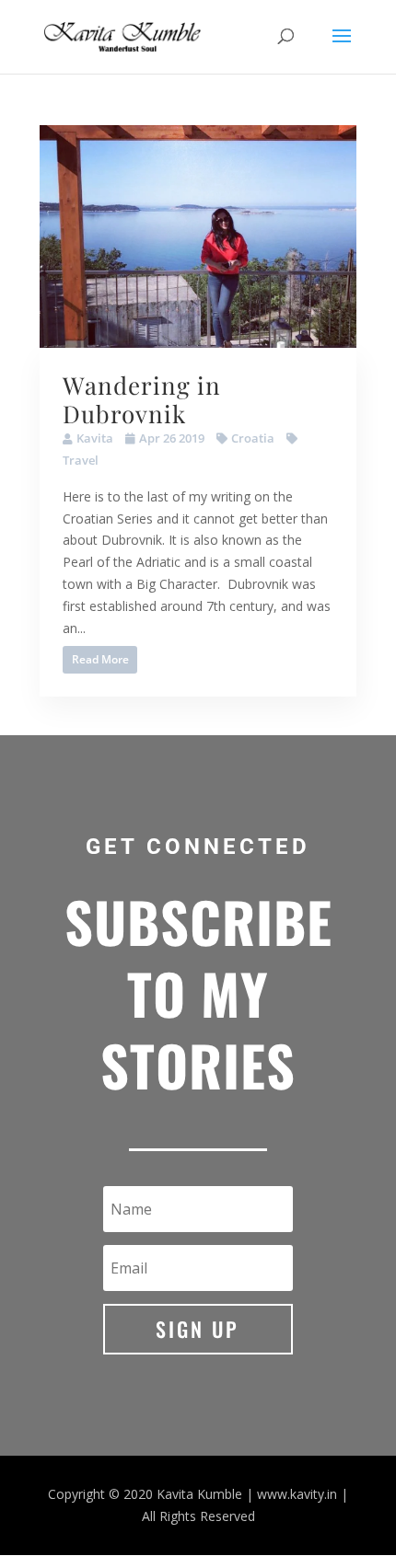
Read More (100, 659)
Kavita (94, 438)
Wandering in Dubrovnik (142, 399)
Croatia (252, 438)
